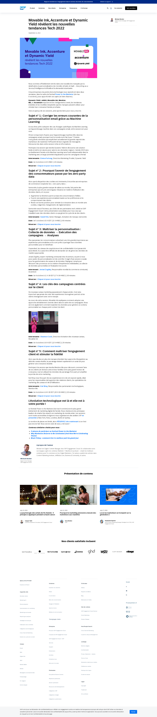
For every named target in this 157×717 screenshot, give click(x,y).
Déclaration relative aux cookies (89, 662)
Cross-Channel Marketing (26, 632)
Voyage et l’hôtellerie (54, 604)
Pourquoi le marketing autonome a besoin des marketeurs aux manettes (78, 514)
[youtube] (131, 591)
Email (21, 648)
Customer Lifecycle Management (89, 634)
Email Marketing (85, 615)
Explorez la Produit (24, 584)
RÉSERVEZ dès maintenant (67, 421)
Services (51, 642)
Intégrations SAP (53, 690)
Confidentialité (84, 650)
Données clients (24, 596)
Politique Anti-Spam (86, 670)
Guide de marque (85, 674)
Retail (50, 591)
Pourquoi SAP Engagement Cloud (57, 630)
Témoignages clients (55, 619)
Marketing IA (23, 600)
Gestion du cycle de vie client (27, 637)
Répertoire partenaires (54, 678)
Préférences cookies (86, 666)
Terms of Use (84, 658)
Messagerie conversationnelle (27, 672)
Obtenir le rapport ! (105, 1)
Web (21, 652)
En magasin (23, 680)
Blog (82, 595)
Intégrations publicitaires (55, 699)
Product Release (85, 619)
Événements (52, 651)
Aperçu (83, 587)
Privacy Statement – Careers (88, 654)
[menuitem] (111, 8)
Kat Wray (44, 386)
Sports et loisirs (53, 608)
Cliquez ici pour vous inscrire (49, 166)
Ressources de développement (56, 686)
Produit (32, 8)
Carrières (51, 655)
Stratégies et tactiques (25, 620)
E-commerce (52, 595)
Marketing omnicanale (25, 612)
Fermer (133, 712)
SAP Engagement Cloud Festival (89, 611)
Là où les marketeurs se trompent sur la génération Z (115, 514)
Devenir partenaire (53, 682)
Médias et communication (55, 612)
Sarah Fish (45, 217)
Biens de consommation (55, 600)
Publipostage (23, 676)
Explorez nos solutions (54, 587)
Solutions (42, 8)
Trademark (84, 689)
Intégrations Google (54, 695)
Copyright (83, 685)
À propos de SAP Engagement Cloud (58, 634)
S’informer (84, 8)
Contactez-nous (53, 659)
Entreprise (62, 8)
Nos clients (52, 8)
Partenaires (73, 8)
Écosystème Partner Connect (56, 674)
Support (51, 647)
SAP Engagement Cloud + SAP (56, 638)
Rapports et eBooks (86, 591)
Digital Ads (22, 656)
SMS (21, 660)
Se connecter (118, 8)
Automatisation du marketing (27, 608)
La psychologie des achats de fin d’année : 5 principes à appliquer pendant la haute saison (37, 514)
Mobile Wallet (23, 664)
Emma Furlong (46, 158)
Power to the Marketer (64, 94)
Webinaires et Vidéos (86, 600)
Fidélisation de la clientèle (26, 624)
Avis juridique (84, 694)
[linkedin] (131, 595)
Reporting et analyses (25, 616)
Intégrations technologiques (27, 628)
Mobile (21, 668)
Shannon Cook (46, 337)
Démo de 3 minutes (54, 663)
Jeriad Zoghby (45, 269)
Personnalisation (24, 604)
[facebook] (131, 587)
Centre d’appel (23, 685)
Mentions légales (85, 646)
